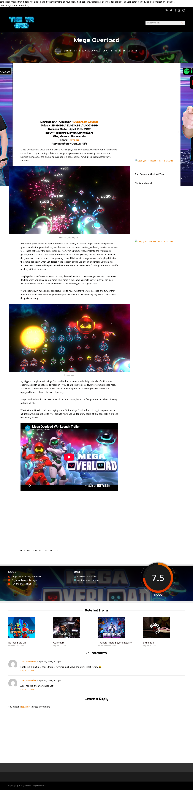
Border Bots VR (17, 642)
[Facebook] (175, 10)
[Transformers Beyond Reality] (111, 637)
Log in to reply (27, 670)
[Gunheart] (66, 637)
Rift (41, 550)
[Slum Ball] (156, 637)
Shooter (48, 550)
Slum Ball (148, 642)
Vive (55, 550)
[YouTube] (179, 10)
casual (35, 550)
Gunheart (58, 642)
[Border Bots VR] (21, 637)
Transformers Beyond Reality (115, 642)
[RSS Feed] (167, 10)
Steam (74, 140)
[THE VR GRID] (21, 29)
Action (27, 550)
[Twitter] (171, 10)
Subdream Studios (85, 121)
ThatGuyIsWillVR (28, 661)
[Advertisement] (96, 90)
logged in (25, 706)
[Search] (182, 23)
